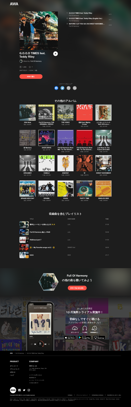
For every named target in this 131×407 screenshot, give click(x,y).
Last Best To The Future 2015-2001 (103, 149)
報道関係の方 (32, 377)
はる (69, 224)
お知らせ (12, 372)
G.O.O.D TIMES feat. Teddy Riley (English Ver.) (85, 18)
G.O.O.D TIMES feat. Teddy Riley (80, 13)
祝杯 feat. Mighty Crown (84, 123)
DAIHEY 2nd (71, 247)
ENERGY (65, 173)
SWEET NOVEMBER (103, 173)
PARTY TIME (84, 198)
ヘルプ (12, 375)
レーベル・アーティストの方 (36, 380)
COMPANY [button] (33, 361)
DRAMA (46, 198)
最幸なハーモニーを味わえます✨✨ (42, 224)
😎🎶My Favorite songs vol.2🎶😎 (42, 247)
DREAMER (28, 173)
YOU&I (65, 198)
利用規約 (70, 395)
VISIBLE (47, 173)
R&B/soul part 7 (35, 240)
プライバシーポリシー (82, 395)
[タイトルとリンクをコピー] (68, 88)
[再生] (55, 53)
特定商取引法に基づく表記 (114, 395)
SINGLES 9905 (103, 198)
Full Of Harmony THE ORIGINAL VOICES (46, 123)
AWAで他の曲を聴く (77, 288)
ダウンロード (14, 366)
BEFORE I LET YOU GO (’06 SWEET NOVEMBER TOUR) (89, 24)
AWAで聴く (31, 76)
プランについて (14, 369)
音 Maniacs (28, 148)
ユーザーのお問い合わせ (35, 375)
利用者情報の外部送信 (97, 395)
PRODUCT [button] (14, 361)
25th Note (27, 122)
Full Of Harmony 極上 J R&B (40, 232)
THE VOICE (65, 122)
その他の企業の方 (33, 383)
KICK (32, 255)
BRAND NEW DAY (27, 198)
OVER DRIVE (46, 148)
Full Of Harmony (36, 61)
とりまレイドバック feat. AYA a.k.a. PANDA (103, 124)
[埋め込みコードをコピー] (75, 88)
